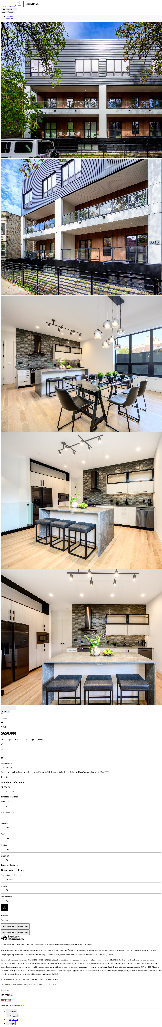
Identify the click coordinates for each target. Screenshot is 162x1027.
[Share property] (13, 708)
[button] (81, 90)
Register (11, 12)
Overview (10, 16)
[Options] (3, 708)
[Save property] (8, 708)
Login (4, 12)
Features (9, 19)
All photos (5, 711)
